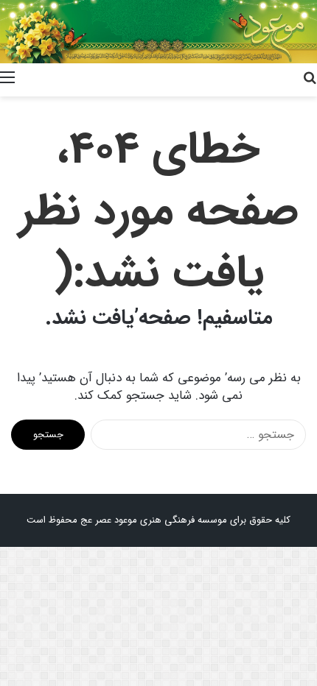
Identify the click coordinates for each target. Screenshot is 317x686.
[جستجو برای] (309, 78)
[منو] (7, 78)
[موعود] (158, 31)
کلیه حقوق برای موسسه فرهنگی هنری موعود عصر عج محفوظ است (158, 520)
